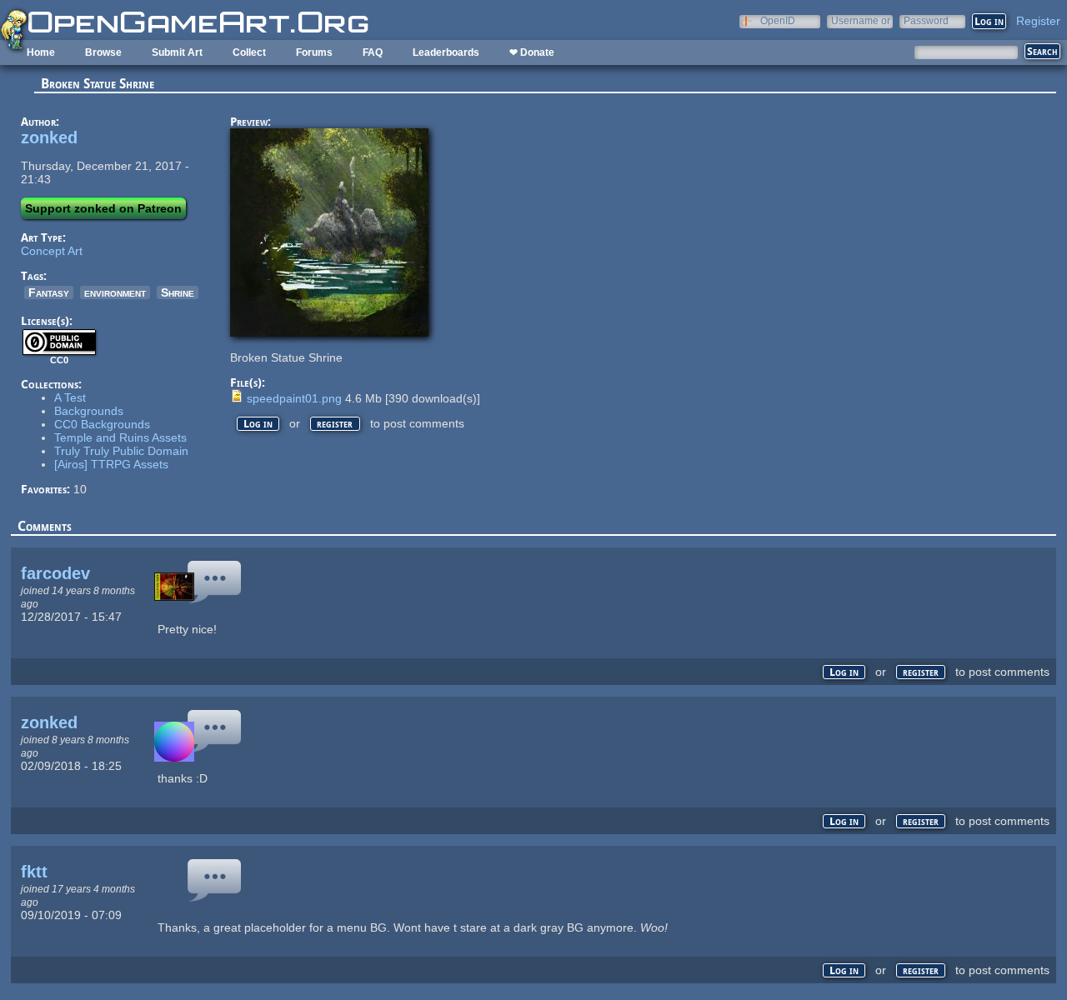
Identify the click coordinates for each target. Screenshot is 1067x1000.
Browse (103, 52)
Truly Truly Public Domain (121, 451)
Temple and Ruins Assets (120, 437)
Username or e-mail (860, 20)
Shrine (177, 292)
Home (41, 52)
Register (1038, 21)
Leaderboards (446, 52)
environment (115, 292)
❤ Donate (531, 52)
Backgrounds (88, 411)
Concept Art (52, 251)
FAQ (373, 52)
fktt (34, 871)
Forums (314, 52)
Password (926, 20)
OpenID (777, 20)
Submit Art (177, 52)
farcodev (55, 573)
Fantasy (48, 292)
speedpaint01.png (294, 398)
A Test (70, 397)
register (335, 424)
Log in (258, 424)
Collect (249, 52)
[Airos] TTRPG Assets (111, 464)
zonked (49, 137)
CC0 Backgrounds (102, 424)
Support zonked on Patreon (103, 208)
